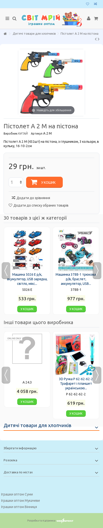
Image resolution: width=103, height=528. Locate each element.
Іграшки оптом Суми (17, 494)
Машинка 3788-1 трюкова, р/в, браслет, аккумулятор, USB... (76, 279)
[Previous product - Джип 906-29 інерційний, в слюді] (96, 39)
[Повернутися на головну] (5, 34)
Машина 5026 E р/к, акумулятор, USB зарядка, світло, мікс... (27, 279)
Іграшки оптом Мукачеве (20, 500)
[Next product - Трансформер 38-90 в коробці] (98, 39)
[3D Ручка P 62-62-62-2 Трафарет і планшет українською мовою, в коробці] (76, 355)
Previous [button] (6, 270)
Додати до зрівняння (33, 198)
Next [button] (97, 270)
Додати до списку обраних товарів (41, 205)
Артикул (36, 133)
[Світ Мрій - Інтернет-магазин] (51, 18)
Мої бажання (88, 4)
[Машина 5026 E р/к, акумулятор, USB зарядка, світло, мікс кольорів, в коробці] (27, 250)
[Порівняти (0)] (95, 4)
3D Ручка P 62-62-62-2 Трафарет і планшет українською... (76, 383)
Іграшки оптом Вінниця (19, 507)
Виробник (10, 133)
